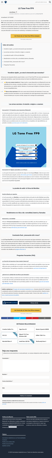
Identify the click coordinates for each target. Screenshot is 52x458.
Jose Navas (12, 12)
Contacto (4, 440)
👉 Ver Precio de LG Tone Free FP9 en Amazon (26, 36)
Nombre (4, 374)
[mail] (44, 318)
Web (3, 388)
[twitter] (20, 318)
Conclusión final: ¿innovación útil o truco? (14, 61)
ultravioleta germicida (26, 174)
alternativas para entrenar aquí (19, 227)
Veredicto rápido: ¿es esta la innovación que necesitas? (18, 49)
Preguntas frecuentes (9, 65)
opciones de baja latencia (39, 268)
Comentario (5, 358)
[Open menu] (2, 2)
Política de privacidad (7, 443)
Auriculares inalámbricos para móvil (27, 13)
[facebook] (7, 318)
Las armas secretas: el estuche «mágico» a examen (17, 52)
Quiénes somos (6, 445)
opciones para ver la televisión (19, 122)
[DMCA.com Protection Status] (12, 427)
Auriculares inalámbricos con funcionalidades (14, 438)
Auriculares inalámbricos (14, 13)
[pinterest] (32, 318)
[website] (16, 12)
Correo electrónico (7, 381)
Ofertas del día (34, 303)
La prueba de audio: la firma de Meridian (14, 55)
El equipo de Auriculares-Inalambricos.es (23, 289)
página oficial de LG (21, 249)
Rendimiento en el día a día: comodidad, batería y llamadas (19, 58)
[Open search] (50, 2)
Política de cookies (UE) (8, 441)
